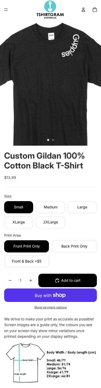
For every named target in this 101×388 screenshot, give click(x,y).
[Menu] (6, 10)
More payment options (50, 307)
